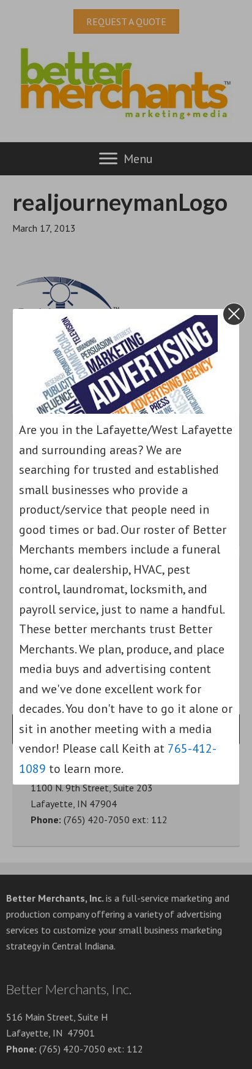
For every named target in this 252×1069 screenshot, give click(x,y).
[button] (234, 314)
